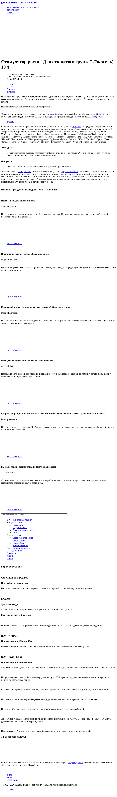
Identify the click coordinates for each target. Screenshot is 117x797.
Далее (10, 86)
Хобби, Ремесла (20, 545)
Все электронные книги (18, 548)
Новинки (11, 553)
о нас (9, 775)
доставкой (51, 114)
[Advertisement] (41, 36)
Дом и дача (18, 525)
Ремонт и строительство (24, 530)
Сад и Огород (19, 540)
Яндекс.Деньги (75, 762)
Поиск (10, 558)
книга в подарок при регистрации (23, 7)
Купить (10, 84)
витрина (11, 92)
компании (76, 126)
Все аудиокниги (14, 550)
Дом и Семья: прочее (23, 538)
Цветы (16, 532)
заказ (9, 777)
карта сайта (12, 780)
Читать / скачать (14, 243)
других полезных (69, 171)
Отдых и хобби (20, 527)
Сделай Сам (18, 543)
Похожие (11, 89)
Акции (10, 556)
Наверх (10, 789)
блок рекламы (24, 171)
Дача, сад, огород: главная (19, 520)
